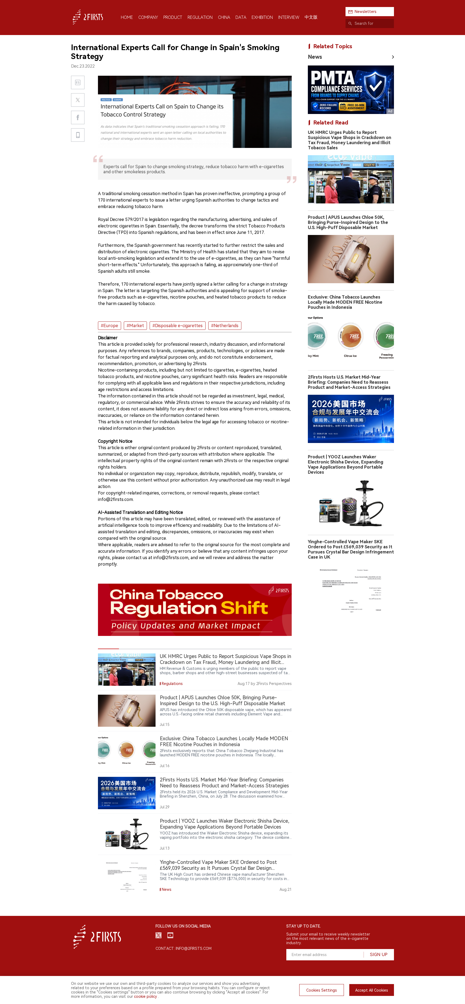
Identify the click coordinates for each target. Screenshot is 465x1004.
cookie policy (145, 996)
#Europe (109, 325)
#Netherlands (224, 325)
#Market (135, 325)
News (315, 57)
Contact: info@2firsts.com (184, 948)
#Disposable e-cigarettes (178, 325)
